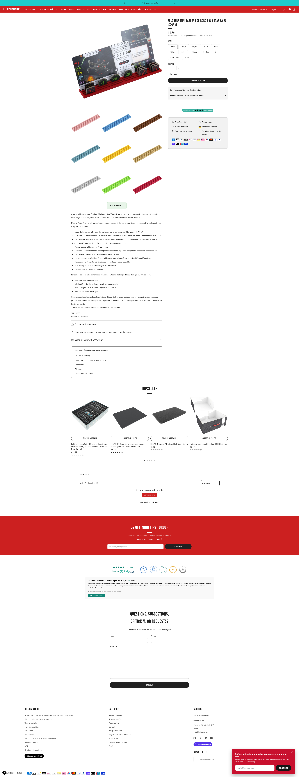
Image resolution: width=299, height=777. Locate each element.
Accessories (60, 9)
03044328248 (199, 720)
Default (183, 52)
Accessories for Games (84, 373)
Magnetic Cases (84, 9)
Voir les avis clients (96, 595)
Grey (216, 52)
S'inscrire (283, 768)
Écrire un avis (149, 495)
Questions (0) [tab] (93, 483)
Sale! (156, 9)
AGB (26, 746)
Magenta (195, 47)
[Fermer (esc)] (291, 752)
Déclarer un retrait (34, 756)
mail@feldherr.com (201, 715)
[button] (4, 773)
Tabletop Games (30, 9)
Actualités (29, 731)
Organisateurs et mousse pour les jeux (90, 360)
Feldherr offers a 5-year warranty (38, 719)
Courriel (154, 636)
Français (273, 10)
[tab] (144, 460)
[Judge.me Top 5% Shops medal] (183, 569)
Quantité (171, 64)
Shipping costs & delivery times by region (187, 95)
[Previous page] (71, 415)
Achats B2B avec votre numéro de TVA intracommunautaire (49, 715)
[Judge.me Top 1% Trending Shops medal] (173, 569)
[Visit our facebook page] (194, 738)
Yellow (173, 52)
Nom (112, 636)
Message (113, 646)
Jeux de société (46, 9)
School (71, 9)
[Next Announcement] (174, 2)
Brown (187, 57)
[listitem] (150, 3)
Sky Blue (206, 52)
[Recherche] (283, 10)
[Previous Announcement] (124, 2)
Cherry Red (175, 57)
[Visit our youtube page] (211, 738)
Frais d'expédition (186, 36)
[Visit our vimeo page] (206, 738)
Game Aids (79, 364)
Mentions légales (31, 742)
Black (216, 47)
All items (78, 369)
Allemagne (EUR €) (258, 10)
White (173, 47)
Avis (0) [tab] (83, 483)
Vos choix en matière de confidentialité (40, 738)
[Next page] (228, 415)
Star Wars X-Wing (82, 356)
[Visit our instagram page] (200, 738)
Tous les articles (31, 723)
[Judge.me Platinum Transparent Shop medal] (163, 569)
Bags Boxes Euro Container (104, 9)
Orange (183, 47)
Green (194, 52)
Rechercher (29, 734)
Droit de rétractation (33, 750)
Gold (206, 47)
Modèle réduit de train (141, 9)
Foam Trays (124, 9)
